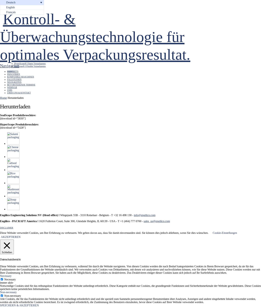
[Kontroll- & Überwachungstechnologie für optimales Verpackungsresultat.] (106, 54)
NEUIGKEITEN (14, 82)
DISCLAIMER (6, 228)
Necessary (10, 279)
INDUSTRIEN (13, 74)
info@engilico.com (144, 215)
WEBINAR (12, 87)
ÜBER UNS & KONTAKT (19, 93)
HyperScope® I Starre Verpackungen (30, 63)
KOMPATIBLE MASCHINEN (20, 77)
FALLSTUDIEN (14, 79)
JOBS (9, 90)
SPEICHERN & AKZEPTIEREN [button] (19, 305)
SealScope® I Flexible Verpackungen (30, 66)
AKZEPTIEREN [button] (11, 236)
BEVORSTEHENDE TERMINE (21, 85)
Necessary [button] (6, 275)
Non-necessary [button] (8, 292)
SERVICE (11, 71)
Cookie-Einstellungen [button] (225, 232)
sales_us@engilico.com (157, 221)
